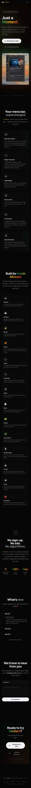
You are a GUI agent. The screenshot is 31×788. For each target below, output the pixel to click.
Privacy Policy (21, 784)
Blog (14, 784)
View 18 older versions (15, 639)
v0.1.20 (7, 629)
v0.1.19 (7, 634)
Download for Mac (13, 41)
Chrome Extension (13, 47)
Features (6, 781)
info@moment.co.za (14, 673)
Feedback (8, 784)
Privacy (18, 781)
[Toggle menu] (27, 2)
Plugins (12, 781)
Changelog (24, 781)
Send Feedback (15, 699)
